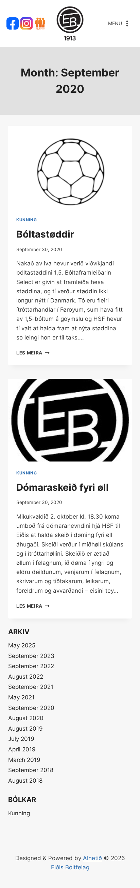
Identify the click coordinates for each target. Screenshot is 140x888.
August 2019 (25, 728)
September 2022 (31, 666)
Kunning (26, 219)
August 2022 (25, 676)
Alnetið (92, 858)
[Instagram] (26, 23)
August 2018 (25, 780)
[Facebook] (12, 23)
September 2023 (31, 655)
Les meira (33, 352)
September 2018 (30, 770)
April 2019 (22, 749)
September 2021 (30, 686)
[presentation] (70, 167)
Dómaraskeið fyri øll (62, 487)
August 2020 (25, 718)
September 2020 (31, 707)
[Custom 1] (40, 23)
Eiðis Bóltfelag (70, 867)
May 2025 (21, 645)
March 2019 (24, 759)
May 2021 (21, 697)
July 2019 (21, 738)
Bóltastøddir (45, 234)
